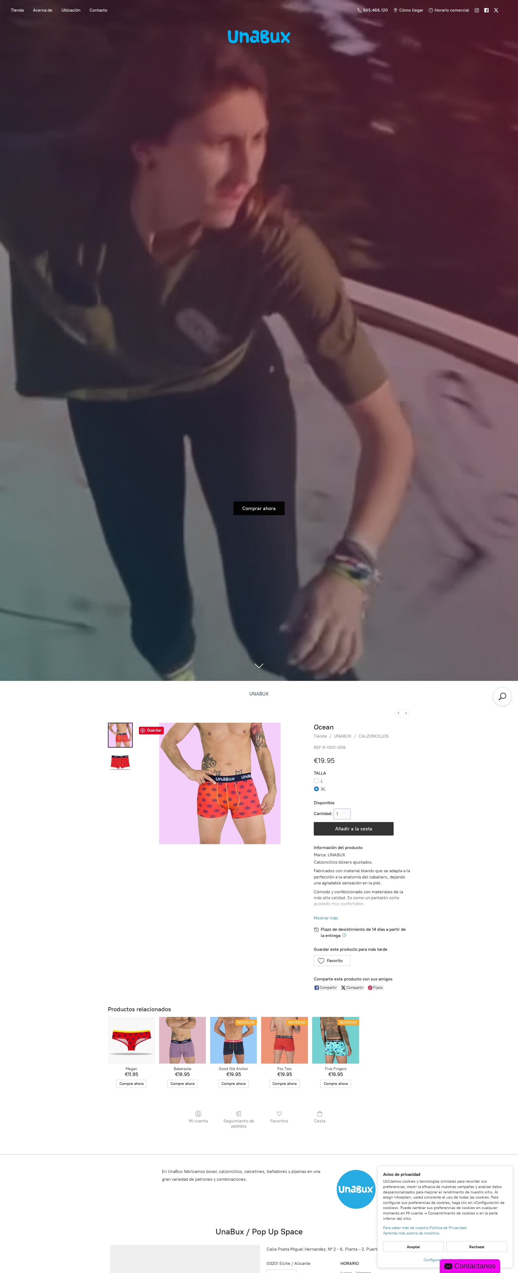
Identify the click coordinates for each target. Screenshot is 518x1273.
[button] (332, 960)
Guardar (154, 730)
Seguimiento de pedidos (238, 1123)
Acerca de (42, 10)
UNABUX (259, 694)
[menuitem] (398, 713)
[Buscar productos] (502, 696)
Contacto (98, 10)
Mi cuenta (198, 1120)
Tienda (17, 10)
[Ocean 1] (120, 762)
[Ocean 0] (120, 735)
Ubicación (71, 10)
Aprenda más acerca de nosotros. (411, 1233)
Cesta (319, 1120)
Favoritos (279, 1120)
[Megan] (131, 1040)
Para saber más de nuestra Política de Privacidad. (425, 1228)
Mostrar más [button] (326, 918)
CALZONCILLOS (374, 736)
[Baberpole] (182, 1040)
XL (323, 789)
